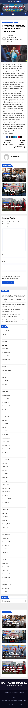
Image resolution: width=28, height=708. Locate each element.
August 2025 (5, 373)
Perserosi (6, 650)
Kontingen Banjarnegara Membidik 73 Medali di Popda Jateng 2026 (13, 177)
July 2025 (4, 377)
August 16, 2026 (9, 641)
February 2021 (6, 566)
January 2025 (5, 398)
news (7, 22)
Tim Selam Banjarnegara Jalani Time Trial (8, 142)
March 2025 (5, 391)
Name (4, 254)
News (13, 704)
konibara (11, 35)
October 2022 (5, 495)
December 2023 (6, 445)
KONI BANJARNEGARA (14, 7)
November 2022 (6, 491)
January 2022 (5, 527)
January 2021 (5, 570)
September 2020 (6, 584)
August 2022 (5, 502)
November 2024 (6, 406)
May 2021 (4, 556)
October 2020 (5, 581)
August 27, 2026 (9, 625)
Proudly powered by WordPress (10, 692)
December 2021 (6, 531)
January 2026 (5, 355)
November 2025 (6, 363)
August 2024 (5, 416)
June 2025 (5, 380)
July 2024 (4, 420)
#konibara (9, 41)
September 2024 (6, 413)
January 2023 (5, 484)
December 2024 (6, 402)
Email (4, 261)
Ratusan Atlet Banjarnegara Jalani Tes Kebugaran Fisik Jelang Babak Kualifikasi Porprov (13, 300)
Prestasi (11, 22)
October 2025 (5, 366)
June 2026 (5, 338)
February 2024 (6, 438)
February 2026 (6, 352)
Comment (5, 227)
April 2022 (5, 516)
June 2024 (5, 423)
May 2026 (4, 341)
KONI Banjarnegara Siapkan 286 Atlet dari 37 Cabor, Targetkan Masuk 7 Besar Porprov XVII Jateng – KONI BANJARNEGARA (13, 297)
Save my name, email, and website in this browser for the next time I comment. (12, 277)
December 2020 (6, 574)
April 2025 (5, 388)
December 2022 (6, 488)
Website (4, 268)
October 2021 (5, 538)
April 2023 (5, 473)
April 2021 (5, 559)
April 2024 (5, 431)
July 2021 (4, 548)
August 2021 (5, 545)
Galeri (10, 704)
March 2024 (5, 434)
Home (14, 697)
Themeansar (13, 694)
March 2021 (5, 563)
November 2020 (6, 577)
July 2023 (4, 463)
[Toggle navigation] (13, 14)
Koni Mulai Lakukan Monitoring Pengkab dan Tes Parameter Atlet (19, 144)
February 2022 (6, 523)
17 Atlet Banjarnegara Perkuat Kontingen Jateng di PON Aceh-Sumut (14, 701)
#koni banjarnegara (12, 39)
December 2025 (6, 359)
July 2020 (4, 591)
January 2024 (5, 441)
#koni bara (19, 39)
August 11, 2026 (9, 656)
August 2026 (5, 330)
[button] (23, 13)
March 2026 (5, 348)
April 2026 (5, 345)
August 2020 (5, 588)
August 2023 (5, 459)
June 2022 (5, 509)
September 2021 (6, 541)
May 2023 (4, 470)
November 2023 (6, 448)
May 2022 (4, 513)
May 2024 (4, 427)
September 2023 (6, 456)
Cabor (4, 22)
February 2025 (6, 395)
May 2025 (4, 384)
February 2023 (6, 481)
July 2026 (4, 334)
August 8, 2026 (8, 671)
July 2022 (4, 506)
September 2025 (6, 370)
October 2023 (5, 452)
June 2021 (5, 552)
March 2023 (5, 477)
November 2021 (6, 534)
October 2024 (5, 409)
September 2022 (6, 498)
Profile (15, 22)
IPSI (4, 202)
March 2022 (5, 520)
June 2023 (5, 466)
